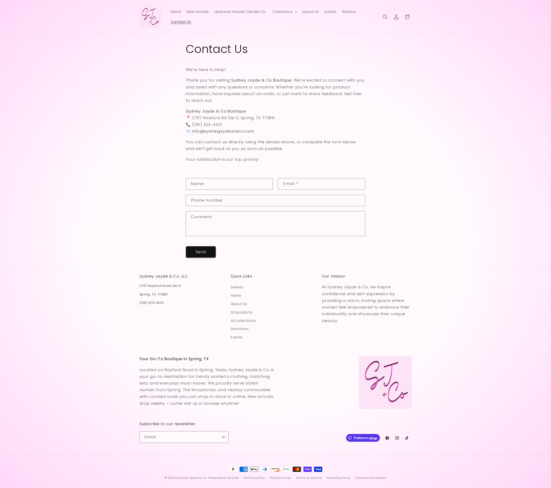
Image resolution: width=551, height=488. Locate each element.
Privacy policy (280, 478)
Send (201, 252)
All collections (243, 320)
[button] (284, 12)
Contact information (371, 478)
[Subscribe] (222, 437)
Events (237, 337)
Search (237, 287)
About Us (239, 303)
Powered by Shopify (223, 478)
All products (241, 312)
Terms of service (309, 478)
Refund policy (254, 478)
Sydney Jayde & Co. (192, 478)
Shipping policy (339, 478)
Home (236, 295)
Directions (240, 328)
